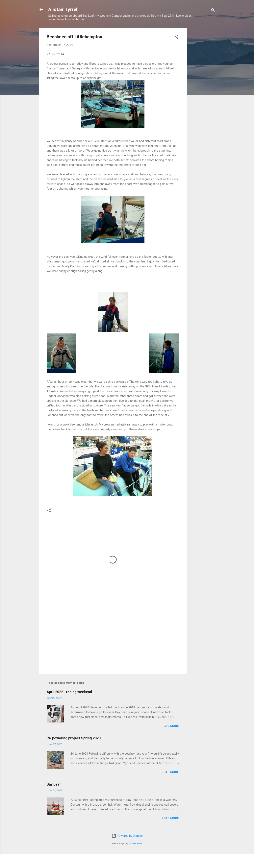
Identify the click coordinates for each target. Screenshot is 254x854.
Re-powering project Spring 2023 (74, 738)
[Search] (213, 11)
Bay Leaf (54, 784)
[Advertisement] (202, 87)
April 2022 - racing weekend (69, 692)
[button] (176, 37)
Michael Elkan (135, 843)
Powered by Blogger (129, 836)
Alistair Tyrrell (63, 9)
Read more (170, 726)
